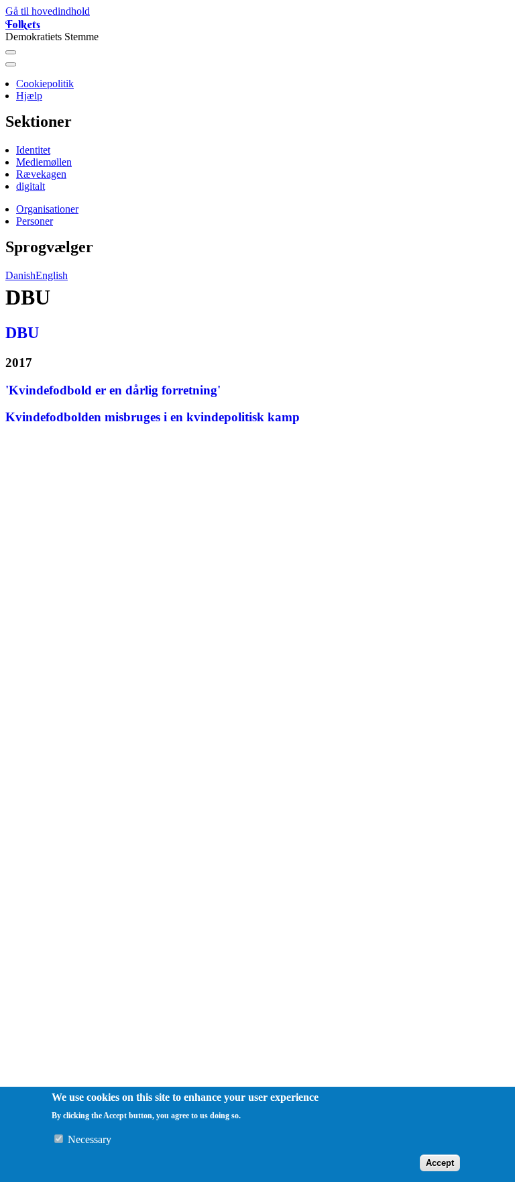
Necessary (89, 1139)
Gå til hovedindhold (47, 11)
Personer (34, 221)
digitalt (30, 186)
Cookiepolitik (45, 83)
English (52, 275)
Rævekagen (41, 174)
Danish (20, 275)
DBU (22, 332)
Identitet (33, 150)
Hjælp (29, 95)
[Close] (10, 64)
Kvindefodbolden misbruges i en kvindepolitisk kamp (152, 417)
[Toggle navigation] (10, 52)
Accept (440, 1163)
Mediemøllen (44, 162)
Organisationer (47, 209)
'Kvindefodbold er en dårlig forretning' (113, 390)
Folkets (22, 24)
